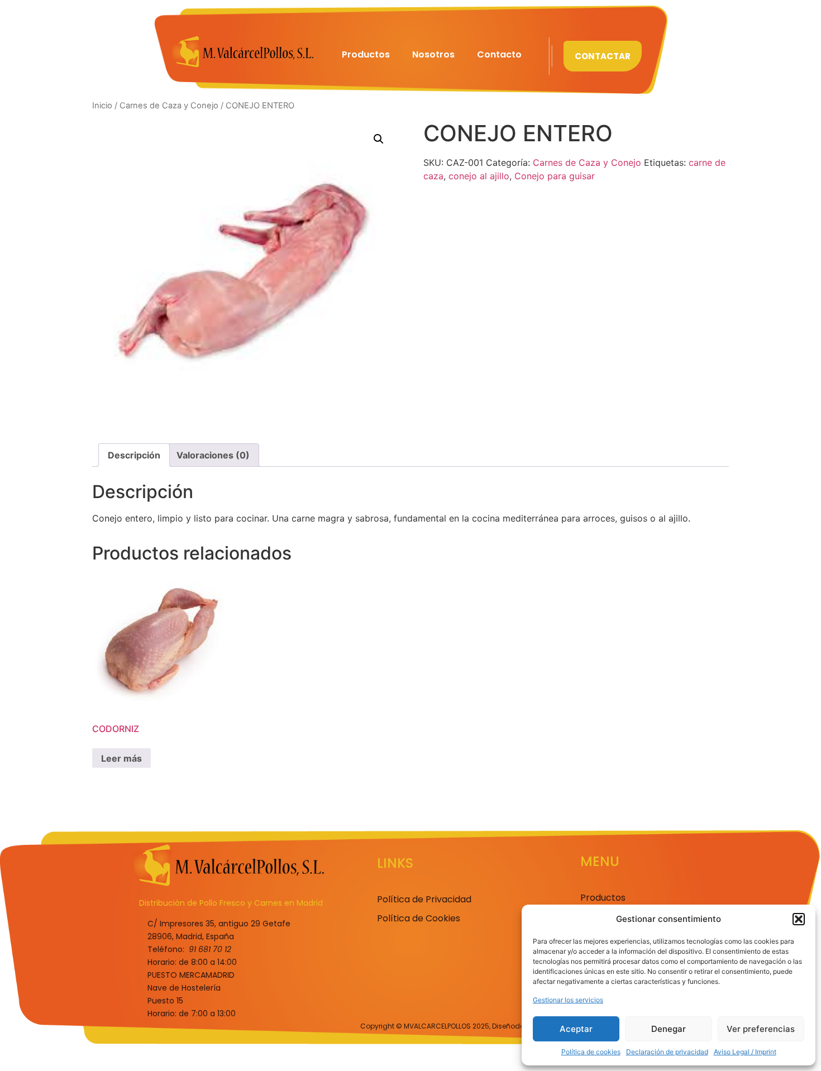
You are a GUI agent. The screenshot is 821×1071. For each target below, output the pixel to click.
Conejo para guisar (554, 175)
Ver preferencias (761, 1029)
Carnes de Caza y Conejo (169, 106)
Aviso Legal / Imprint (745, 1052)
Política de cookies (590, 1052)
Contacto (499, 54)
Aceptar (576, 1029)
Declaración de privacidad (667, 1052)
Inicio (102, 106)
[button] (798, 919)
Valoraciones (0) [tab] (213, 455)
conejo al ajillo (478, 175)
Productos (366, 54)
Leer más (121, 758)
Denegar (668, 1029)
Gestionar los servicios (568, 1000)
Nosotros (433, 54)
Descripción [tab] (134, 455)
